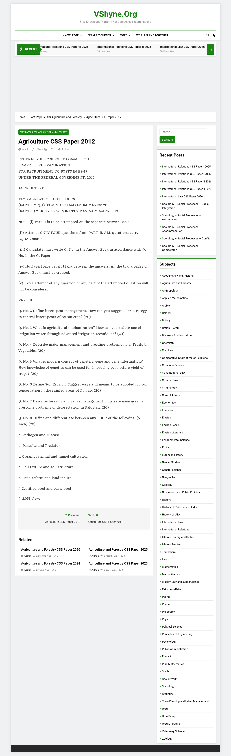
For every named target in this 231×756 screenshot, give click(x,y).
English (166, 417)
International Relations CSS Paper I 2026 (186, 174)
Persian (166, 604)
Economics (169, 402)
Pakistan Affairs (171, 589)
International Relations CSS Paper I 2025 (186, 166)
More (123, 35)
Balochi (166, 313)
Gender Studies (171, 462)
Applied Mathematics (175, 298)
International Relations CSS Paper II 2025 (111, 47)
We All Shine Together (152, 35)
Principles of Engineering (177, 634)
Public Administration (175, 649)
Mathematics (170, 566)
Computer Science (173, 365)
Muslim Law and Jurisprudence (180, 581)
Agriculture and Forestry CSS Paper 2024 (50, 563)
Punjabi (166, 656)
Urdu (165, 708)
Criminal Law (170, 380)
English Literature (172, 432)
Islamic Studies (171, 544)
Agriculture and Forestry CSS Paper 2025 (118, 549)
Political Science (172, 626)
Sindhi (165, 671)
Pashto (166, 596)
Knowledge (71, 35)
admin (25, 149)
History (166, 499)
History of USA (171, 514)
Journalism (169, 552)
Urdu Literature (171, 723)
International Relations (175, 529)
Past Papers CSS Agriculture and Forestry (43, 132)
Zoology (167, 738)
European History (172, 455)
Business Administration (177, 335)
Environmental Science (176, 440)
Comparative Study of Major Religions (185, 358)
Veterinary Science (173, 731)
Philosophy (168, 611)
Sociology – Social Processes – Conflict (186, 238)
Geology (167, 484)
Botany (166, 320)
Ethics (166, 447)
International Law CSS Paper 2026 (169, 47)
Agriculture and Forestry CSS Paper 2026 (50, 549)
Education (168, 410)
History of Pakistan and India (179, 507)
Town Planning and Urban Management (185, 701)
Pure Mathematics (173, 664)
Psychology (169, 641)
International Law (172, 522)
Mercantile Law (171, 574)
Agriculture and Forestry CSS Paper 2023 (118, 563)
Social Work (169, 679)
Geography (168, 477)
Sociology (168, 686)
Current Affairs (171, 395)
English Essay (170, 425)
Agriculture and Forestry (176, 283)
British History (170, 328)
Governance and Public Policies (181, 492)
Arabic (166, 305)
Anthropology (170, 290)
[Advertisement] (115, 83)
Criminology (169, 387)
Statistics (168, 694)
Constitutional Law (173, 372)
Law (164, 559)
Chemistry (168, 343)
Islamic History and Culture (178, 537)
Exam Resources (99, 35)
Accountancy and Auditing (177, 275)
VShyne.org (115, 14)
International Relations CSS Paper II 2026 (48, 47)
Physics (166, 619)
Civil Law (167, 350)
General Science (172, 469)
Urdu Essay (169, 716)
